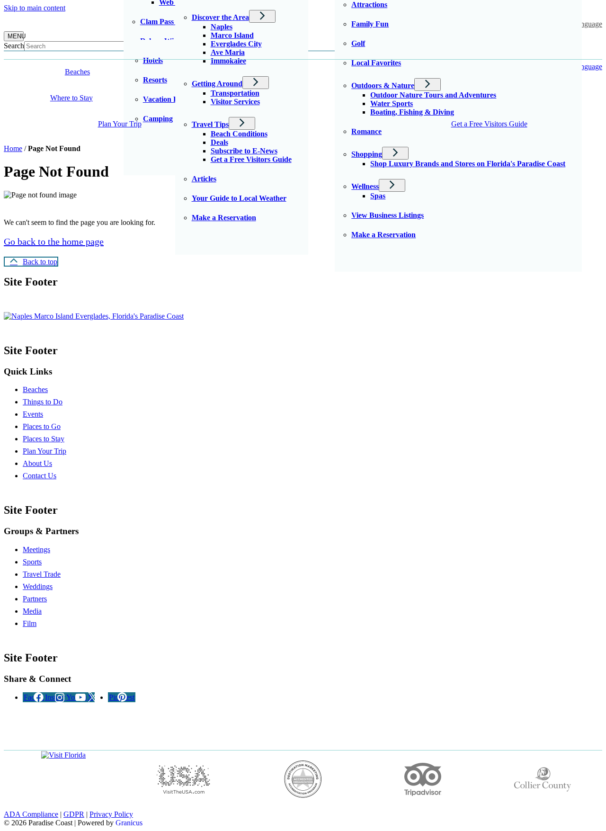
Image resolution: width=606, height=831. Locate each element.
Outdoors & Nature (382, 85)
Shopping (366, 154)
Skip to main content (34, 8)
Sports (32, 562)
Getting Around (217, 84)
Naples (221, 27)
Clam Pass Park (166, 22)
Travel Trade (42, 574)
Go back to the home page (54, 241)
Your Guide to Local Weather (239, 198)
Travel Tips (210, 124)
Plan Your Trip (120, 124)
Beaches (35, 389)
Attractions (369, 4)
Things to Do (42, 402)
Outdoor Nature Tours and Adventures (433, 95)
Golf (358, 43)
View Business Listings (387, 215)
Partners (35, 599)
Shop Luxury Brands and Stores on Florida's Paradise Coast (467, 164)
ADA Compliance (31, 814)
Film (29, 623)
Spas (377, 196)
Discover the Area (220, 17)
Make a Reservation (383, 235)
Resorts (155, 80)
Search (14, 46)
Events (33, 414)
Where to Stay (71, 98)
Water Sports (391, 103)
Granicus (129, 823)
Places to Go (42, 426)
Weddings (38, 586)
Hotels (153, 60)
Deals (219, 142)
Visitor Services (235, 102)
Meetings (36, 549)
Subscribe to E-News (244, 151)
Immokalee (228, 61)
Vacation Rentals (170, 99)
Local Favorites (376, 63)
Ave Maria (228, 52)
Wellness (365, 186)
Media (32, 611)
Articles (204, 179)
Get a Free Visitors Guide (251, 159)
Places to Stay (43, 439)
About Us (37, 463)
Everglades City (236, 44)
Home (13, 148)
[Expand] (110, 71)
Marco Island (232, 35)
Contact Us (39, 476)
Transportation (235, 93)
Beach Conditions (239, 134)
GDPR (73, 814)
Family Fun (370, 24)
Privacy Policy (111, 814)
